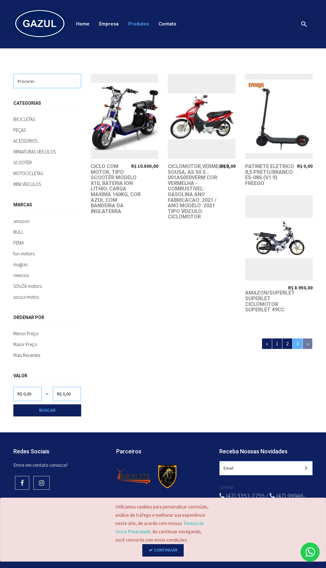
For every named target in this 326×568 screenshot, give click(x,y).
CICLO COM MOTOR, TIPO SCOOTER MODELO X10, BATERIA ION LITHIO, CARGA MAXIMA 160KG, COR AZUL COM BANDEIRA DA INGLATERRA (116, 188)
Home (82, 24)
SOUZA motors (27, 286)
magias (20, 264)
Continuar (165, 550)
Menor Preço (26, 333)
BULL (18, 232)
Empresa (109, 24)
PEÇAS (19, 130)
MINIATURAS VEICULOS (34, 152)
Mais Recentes (26, 355)
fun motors (24, 254)
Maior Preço (25, 344)
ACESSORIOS (25, 141)
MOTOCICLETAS (28, 173)
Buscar (47, 410)
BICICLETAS (24, 119)
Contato (167, 24)
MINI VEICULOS (27, 184)
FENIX (18, 243)
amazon (21, 221)
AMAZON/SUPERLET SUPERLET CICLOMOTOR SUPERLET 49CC (270, 301)
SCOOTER (22, 163)
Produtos (138, 24)
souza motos (26, 297)
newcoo (21, 275)
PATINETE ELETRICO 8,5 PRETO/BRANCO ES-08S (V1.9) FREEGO (269, 174)
